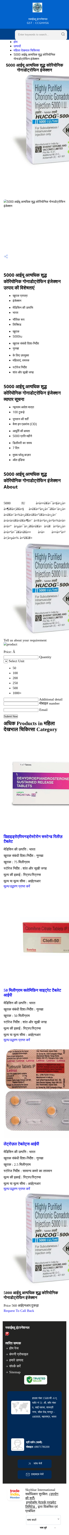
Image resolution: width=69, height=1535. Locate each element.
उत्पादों (17, 46)
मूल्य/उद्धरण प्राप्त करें (17, 886)
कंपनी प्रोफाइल (18, 1354)
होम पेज (14, 1348)
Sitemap (15, 1372)
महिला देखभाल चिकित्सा (27, 50)
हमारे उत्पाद (16, 1360)
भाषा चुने (43, 1527)
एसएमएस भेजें (37, 1474)
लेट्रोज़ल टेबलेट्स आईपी (21, 1144)
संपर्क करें (15, 1366)
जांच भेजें (37, 1463)
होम (15, 42)
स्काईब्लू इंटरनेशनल (38, 21)
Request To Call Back (19, 1311)
